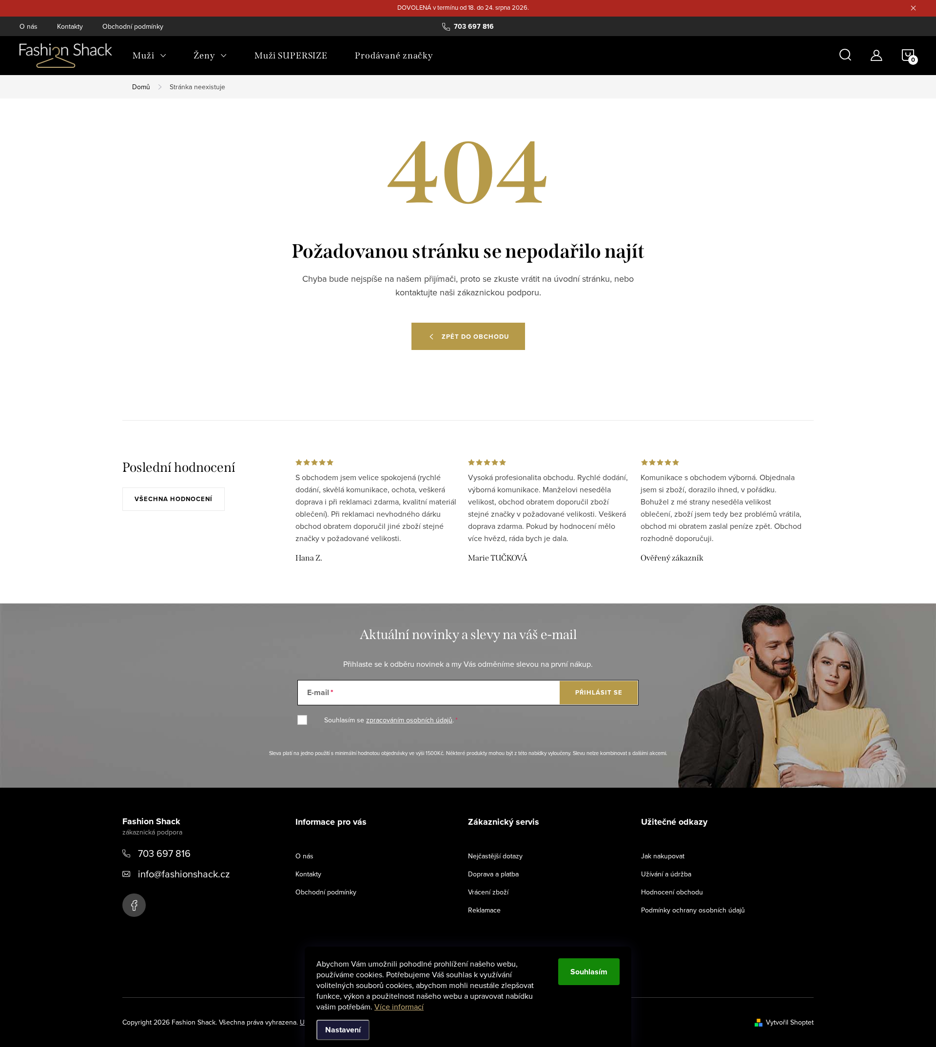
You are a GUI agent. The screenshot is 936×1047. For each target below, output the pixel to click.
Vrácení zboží (488, 892)
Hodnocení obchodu (672, 892)
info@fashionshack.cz (184, 874)
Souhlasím (588, 971)
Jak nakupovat (662, 856)
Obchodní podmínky (132, 26)
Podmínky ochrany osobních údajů (693, 910)
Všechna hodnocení (174, 499)
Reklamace (484, 910)
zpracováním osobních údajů (409, 720)
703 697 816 (164, 853)
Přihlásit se (599, 692)
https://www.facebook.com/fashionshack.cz (134, 905)
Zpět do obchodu (475, 336)
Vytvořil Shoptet (790, 1022)
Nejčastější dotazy (495, 856)
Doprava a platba (493, 874)
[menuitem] (149, 55)
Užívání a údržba (666, 874)
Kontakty (70, 26)
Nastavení (343, 1029)
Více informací (399, 1006)
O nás (29, 26)
